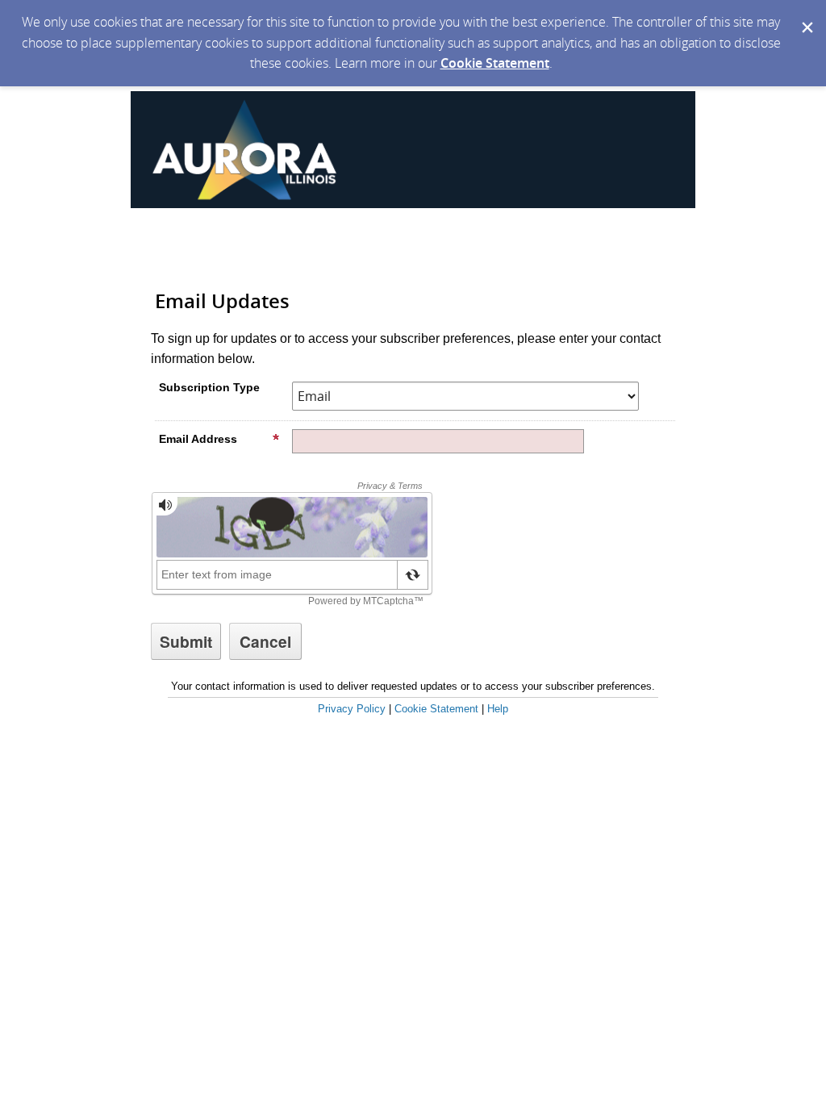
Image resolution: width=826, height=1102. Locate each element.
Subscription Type (209, 387)
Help (497, 709)
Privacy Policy (352, 709)
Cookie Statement (494, 63)
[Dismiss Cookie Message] (806, 15)
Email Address (198, 438)
